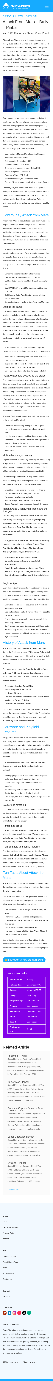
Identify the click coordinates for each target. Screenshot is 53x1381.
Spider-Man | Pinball (18, 1082)
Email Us (6, 1297)
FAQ (5, 1222)
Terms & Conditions (11, 1227)
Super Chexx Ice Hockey (20, 1136)
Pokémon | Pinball (17, 1055)
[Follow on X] (24, 1313)
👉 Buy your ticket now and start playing (24, 960)
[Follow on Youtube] (5, 1313)
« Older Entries (13, 1190)
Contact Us (7, 1279)
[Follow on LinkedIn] (9, 1313)
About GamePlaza (10, 1262)
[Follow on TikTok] (19, 1313)
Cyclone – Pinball (16, 1163)
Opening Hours (9, 1256)
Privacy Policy (9, 1233)
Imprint (6, 1239)
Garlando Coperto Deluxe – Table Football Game (25, 1109)
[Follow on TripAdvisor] (29, 1313)
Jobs (5, 1268)
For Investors (8, 1273)
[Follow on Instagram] (14, 1313)
